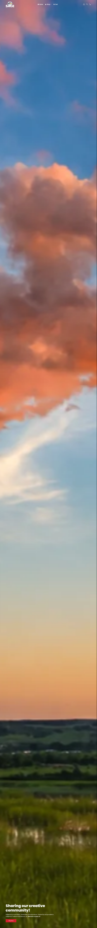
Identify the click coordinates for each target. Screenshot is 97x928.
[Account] (84, 4)
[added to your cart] (90, 4)
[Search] (87, 4)
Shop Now (11, 920)
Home (41, 4)
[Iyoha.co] (10, 4)
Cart (56, 4)
